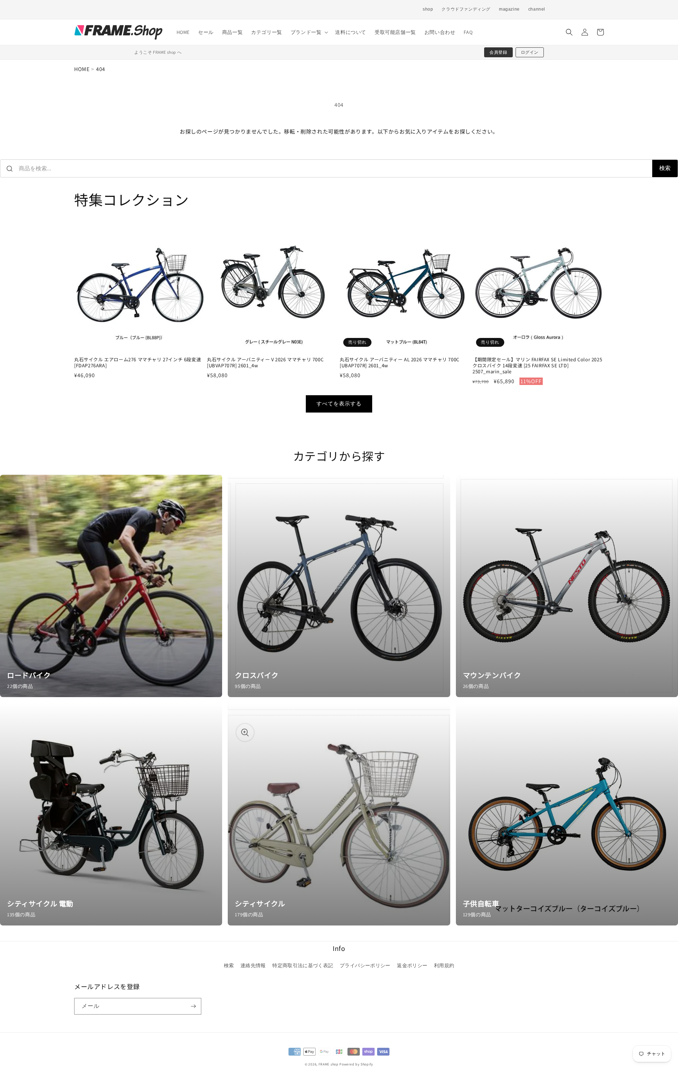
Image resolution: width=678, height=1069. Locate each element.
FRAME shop (329, 1064)
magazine (509, 9)
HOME (81, 69)
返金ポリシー (412, 965)
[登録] (193, 1006)
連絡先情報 (253, 965)
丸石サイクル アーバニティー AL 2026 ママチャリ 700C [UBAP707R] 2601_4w (399, 363)
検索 (665, 168)
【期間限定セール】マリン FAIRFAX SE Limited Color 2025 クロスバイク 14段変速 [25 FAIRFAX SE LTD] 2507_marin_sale (537, 366)
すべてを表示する (339, 403)
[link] (111, 586)
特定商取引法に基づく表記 (302, 965)
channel (536, 9)
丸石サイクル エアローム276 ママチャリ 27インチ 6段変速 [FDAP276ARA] (137, 363)
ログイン (530, 52)
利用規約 (444, 965)
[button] (308, 32)
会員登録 (498, 52)
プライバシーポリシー (365, 965)
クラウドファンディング (465, 9)
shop (428, 9)
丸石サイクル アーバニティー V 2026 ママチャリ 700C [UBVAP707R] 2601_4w (265, 363)
